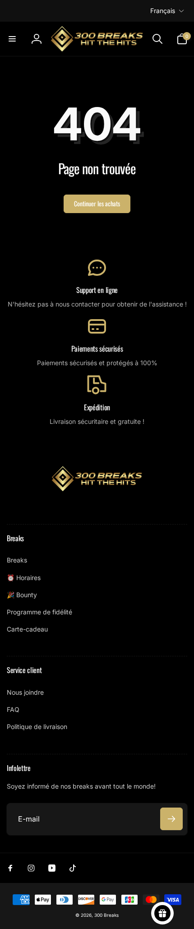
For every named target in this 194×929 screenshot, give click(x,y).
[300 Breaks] (97, 488)
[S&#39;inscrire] (171, 819)
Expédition (97, 407)
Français (162, 10)
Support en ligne (97, 290)
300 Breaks (106, 915)
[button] (12, 39)
